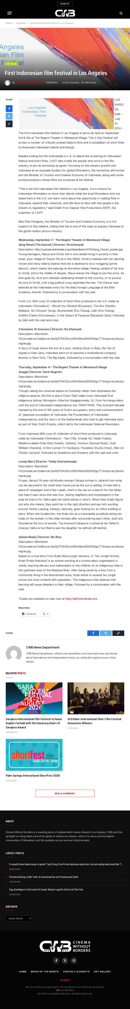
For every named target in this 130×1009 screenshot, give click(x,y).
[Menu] (9, 13)
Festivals (11, 64)
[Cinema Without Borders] (65, 13)
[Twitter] (9, 116)
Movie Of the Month (45, 971)
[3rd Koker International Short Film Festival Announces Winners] (96, 698)
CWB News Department (29, 82)
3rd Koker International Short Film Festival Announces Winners (94, 721)
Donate (65, 4)
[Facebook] (9, 108)
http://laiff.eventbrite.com (80, 598)
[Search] (121, 13)
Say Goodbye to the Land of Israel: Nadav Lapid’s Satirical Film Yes (46, 890)
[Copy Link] (9, 123)
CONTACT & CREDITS (76, 971)
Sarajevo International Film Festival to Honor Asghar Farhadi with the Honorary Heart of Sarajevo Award (34, 723)
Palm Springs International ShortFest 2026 (33, 776)
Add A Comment (65, 793)
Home (23, 971)
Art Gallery (102, 971)
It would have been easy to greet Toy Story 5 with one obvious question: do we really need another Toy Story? (66, 864)
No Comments (72, 82)
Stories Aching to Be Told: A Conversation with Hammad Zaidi (43, 877)
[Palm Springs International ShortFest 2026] (34, 755)
